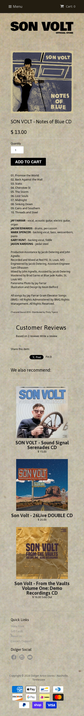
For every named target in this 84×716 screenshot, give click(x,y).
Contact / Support (21, 641)
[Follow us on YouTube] (30, 658)
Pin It (49, 357)
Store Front (17, 626)
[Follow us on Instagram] (22, 658)
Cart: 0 (70, 6)
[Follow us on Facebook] (14, 658)
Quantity (16, 143)
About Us (16, 636)
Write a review (48, 336)
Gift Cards (17, 631)
